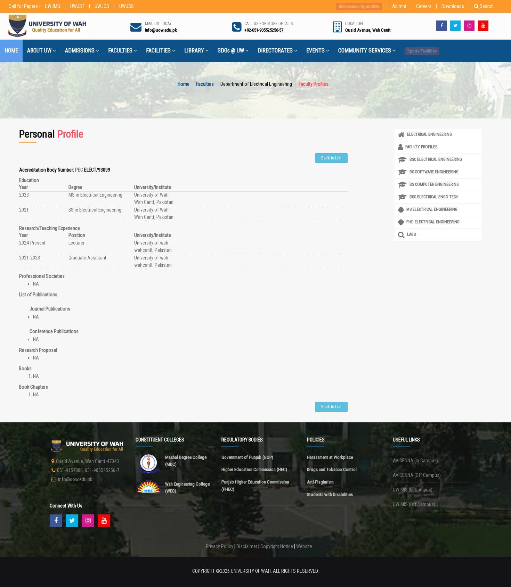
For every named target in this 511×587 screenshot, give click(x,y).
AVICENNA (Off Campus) (417, 475)
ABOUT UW (39, 50)
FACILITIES (158, 50)
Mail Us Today (158, 23)
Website (304, 546)
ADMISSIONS (80, 50)
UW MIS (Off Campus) (414, 504)
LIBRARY (194, 50)
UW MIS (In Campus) (412, 490)
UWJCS (102, 6)
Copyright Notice (276, 546)
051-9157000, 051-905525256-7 (88, 470)
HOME (11, 50)
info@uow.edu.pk (75, 479)
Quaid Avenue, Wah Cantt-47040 (87, 461)
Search (487, 6)
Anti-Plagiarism (320, 482)
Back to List (331, 158)
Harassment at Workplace (330, 457)
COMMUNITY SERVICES (364, 50)
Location (354, 23)
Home (183, 84)
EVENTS (315, 50)
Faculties (205, 84)
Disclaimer (246, 546)
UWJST (77, 6)
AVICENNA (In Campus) (415, 460)
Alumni (399, 6)
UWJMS (52, 6)
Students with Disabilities (330, 494)
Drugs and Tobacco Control (332, 469)
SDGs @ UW (231, 50)
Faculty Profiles (313, 84)
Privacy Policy (219, 546)
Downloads (452, 6)
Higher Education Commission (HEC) (254, 469)
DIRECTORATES (275, 50)
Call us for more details (268, 23)
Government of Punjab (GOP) (247, 457)
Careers (423, 6)
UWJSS (126, 6)
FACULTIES (120, 50)
